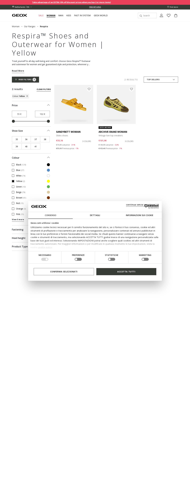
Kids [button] (68, 15)
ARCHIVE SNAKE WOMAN (113, 131)
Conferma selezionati (63, 271)
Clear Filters (44, 89)
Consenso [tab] (50, 215)
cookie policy (45, 247)
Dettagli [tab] (95, 215)
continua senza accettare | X (142, 204)
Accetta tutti (126, 271)
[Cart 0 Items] (174, 18)
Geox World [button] (101, 15)
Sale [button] (41, 15)
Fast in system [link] (82, 15)
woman (15, 26)
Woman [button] (51, 15)
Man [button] (60, 15)
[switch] (78, 259)
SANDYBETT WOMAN (68, 131)
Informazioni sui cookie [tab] (139, 215)
